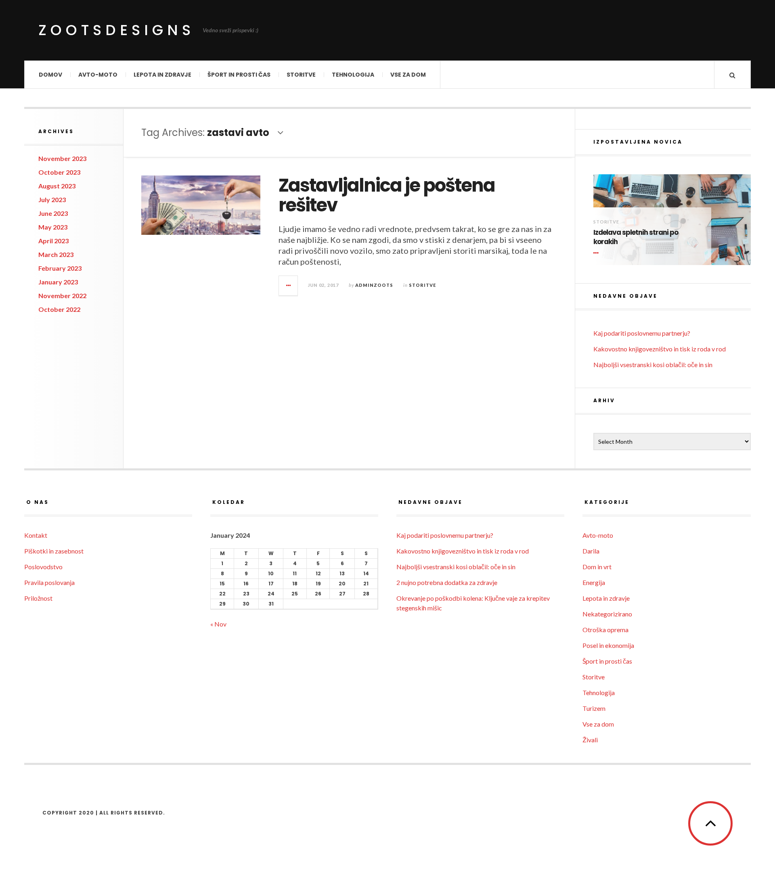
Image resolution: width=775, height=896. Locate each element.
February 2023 (60, 268)
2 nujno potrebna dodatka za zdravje (446, 582)
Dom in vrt (597, 566)
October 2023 (59, 172)
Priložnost (38, 598)
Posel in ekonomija (608, 645)
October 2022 (59, 309)
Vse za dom (408, 75)
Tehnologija (353, 75)
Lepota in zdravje (162, 75)
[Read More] (597, 253)
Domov (50, 75)
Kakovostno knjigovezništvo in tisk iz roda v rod (659, 349)
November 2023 (62, 158)
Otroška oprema (605, 629)
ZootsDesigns (116, 30)
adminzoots (374, 285)
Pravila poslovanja (49, 582)
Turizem (593, 708)
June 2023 (53, 213)
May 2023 (52, 227)
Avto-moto (97, 75)
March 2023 (55, 254)
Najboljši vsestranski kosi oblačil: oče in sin (652, 364)
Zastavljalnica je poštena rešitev (387, 195)
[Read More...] (288, 285)
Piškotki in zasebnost (54, 551)
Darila (590, 551)
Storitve (301, 75)
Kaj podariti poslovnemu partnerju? (641, 333)
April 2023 (53, 240)
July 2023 (52, 199)
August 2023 (56, 186)
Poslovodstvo (43, 566)
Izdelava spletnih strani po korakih (635, 237)
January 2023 (58, 282)
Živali (590, 740)
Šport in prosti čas (238, 75)
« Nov (218, 624)
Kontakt (35, 535)
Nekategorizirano (607, 614)
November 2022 (62, 295)
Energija (593, 582)
